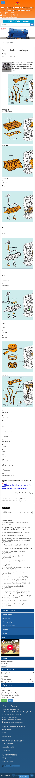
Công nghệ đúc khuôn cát (10, 600)
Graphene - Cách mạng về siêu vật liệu (14, 551)
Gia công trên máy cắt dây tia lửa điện (14, 572)
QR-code (6, 765)
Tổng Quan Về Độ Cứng (10, 580)
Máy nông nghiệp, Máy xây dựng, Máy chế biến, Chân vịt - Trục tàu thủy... (25, 37)
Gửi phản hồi (25, 776)
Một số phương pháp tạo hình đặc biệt (14, 586)
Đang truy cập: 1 (15, 765)
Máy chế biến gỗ (7, 614)
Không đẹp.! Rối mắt (8, 697)
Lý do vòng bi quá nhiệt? (10, 561)
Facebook (9, 757)
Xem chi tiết (4, 666)
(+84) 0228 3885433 (9, 13)
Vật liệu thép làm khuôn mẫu (11, 577)
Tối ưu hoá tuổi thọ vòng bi (11, 545)
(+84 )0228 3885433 (22, 21)
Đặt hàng (5, 633)
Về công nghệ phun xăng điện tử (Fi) (14, 556)
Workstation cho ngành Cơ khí (12, 532)
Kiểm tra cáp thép (9, 535)
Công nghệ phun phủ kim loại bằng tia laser (15, 604)
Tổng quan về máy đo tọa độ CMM (13, 548)
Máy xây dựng (6, 618)
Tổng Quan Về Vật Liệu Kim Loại (12, 583)
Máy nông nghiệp (7, 622)
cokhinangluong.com (13, 775)
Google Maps (9, 761)
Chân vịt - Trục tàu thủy (9, 625)
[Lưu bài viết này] (32, 58)
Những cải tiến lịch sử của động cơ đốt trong (16, 522)
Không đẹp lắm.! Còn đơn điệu (10, 695)
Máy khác (5, 629)
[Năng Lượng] (17, 3)
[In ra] (28, 58)
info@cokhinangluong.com (10, 17)
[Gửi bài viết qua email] (25, 58)
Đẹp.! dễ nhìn (6, 690)
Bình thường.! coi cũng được (10, 693)
